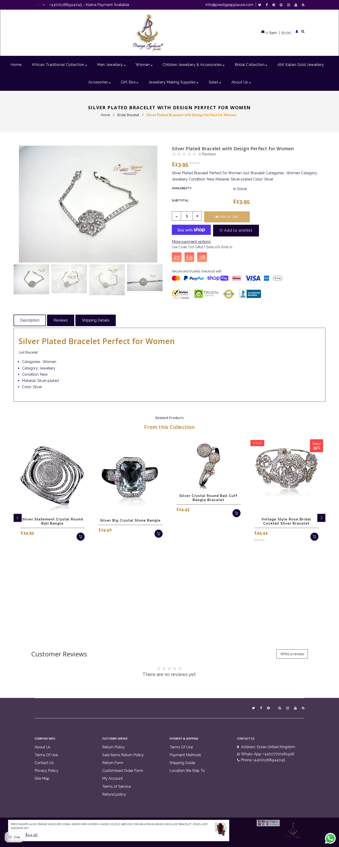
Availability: (182, 188)
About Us (43, 747)
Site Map (42, 778)
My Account (112, 778)
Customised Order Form (122, 770)
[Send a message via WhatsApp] (330, 838)
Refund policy (114, 794)
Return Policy (113, 747)
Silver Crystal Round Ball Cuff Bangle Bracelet (208, 498)
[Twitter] (261, 5)
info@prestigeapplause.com (229, 5)
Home (105, 115)
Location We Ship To (187, 770)
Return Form (112, 763)
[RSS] (303, 5)
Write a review (292, 654)
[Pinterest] (274, 5)
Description (29, 320)
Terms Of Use (46, 755)
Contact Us (44, 763)
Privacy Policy (46, 770)
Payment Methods (185, 755)
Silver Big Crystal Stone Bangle (130, 520)
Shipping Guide (182, 763)
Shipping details (95, 320)
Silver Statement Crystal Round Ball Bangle (52, 521)
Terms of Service (116, 786)
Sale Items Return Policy (123, 755)
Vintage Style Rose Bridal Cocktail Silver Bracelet (286, 521)
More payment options (191, 241)
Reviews (61, 320)
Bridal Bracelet (128, 115)
